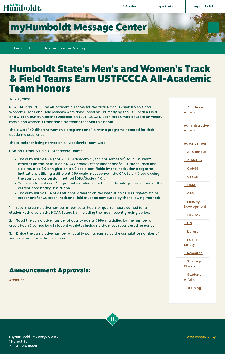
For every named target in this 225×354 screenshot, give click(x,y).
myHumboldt (203, 6)
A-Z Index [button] (129, 6)
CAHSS (192, 169)
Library (192, 231)
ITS (189, 223)
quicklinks (166, 6)
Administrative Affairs (196, 128)
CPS (190, 193)
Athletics (16, 280)
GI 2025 (193, 215)
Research (195, 253)
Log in (34, 48)
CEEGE (192, 177)
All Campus (197, 152)
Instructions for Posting (65, 48)
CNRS (191, 185)
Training (194, 288)
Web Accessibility (201, 337)
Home (17, 48)
